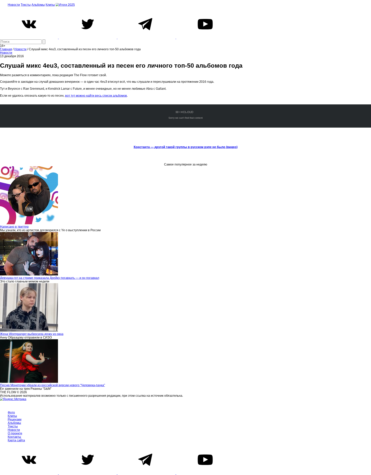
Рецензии (14, 419)
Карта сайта (16, 440)
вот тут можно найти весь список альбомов (96, 95)
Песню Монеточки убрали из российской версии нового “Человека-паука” (52, 385)
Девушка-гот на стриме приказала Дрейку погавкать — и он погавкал (49, 278)
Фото (11, 412)
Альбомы (38, 4)
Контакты (14, 436)
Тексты (26, 4)
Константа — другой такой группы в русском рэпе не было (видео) (185, 147)
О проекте (15, 433)
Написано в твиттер (14, 226)
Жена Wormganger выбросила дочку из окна (31, 334)
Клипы (50, 4)
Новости (14, 4)
